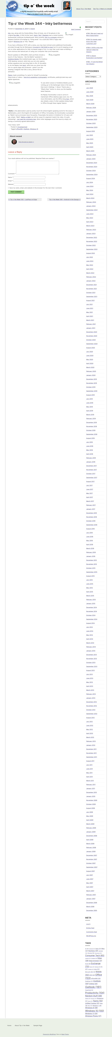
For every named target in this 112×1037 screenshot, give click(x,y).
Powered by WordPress (49, 1034)
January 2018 (90, 462)
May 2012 (89, 729)
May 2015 (89, 588)
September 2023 (91, 210)
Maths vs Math (26, 117)
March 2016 (90, 548)
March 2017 (90, 501)
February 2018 (91, 458)
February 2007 (91, 895)
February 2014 (91, 647)
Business (93, 951)
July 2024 (89, 182)
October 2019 (90, 387)
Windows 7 (97, 1005)
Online (93, 984)
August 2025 (90, 131)
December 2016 (91, 513)
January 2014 (90, 651)
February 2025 (91, 155)
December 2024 (91, 163)
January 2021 (90, 328)
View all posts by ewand (26, 142)
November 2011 (91, 753)
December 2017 (91, 466)
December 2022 (91, 237)
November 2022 (91, 241)
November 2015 (91, 564)
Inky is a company (51, 37)
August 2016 (90, 529)
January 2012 (90, 745)
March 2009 (90, 824)
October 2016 (90, 521)
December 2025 (91, 115)
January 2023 (90, 233)
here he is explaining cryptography (35, 77)
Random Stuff (93, 996)
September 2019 (91, 391)
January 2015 (90, 603)
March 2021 (90, 320)
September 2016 (91, 525)
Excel (88, 963)
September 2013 (91, 666)
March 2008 (90, 843)
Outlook (93, 986)
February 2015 (91, 599)
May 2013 (89, 682)
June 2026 (89, 92)
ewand (32, 29)
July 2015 (89, 580)
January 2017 (90, 509)
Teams (98, 1001)
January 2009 (90, 832)
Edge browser (95, 961)
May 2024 (89, 190)
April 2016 (89, 544)
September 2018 (91, 434)
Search (87, 998)
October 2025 (91, 123)
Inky (9, 33)
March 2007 (90, 891)
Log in (88, 924)
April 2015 (89, 592)
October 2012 (90, 710)
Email (10, 181)
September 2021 (91, 296)
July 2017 (89, 485)
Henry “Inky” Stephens (41, 35)
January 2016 (90, 556)
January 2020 (90, 375)
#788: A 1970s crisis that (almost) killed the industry (94, 50)
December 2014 (91, 607)
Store (90, 1001)
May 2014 (89, 635)
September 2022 (91, 249)
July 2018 (89, 442)
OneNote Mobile (13, 59)
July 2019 (89, 399)
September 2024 (91, 174)
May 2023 (89, 218)
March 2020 (90, 367)
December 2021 (91, 285)
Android (92, 948)
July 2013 (89, 674)
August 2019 (90, 395)
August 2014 (90, 623)
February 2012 (91, 741)
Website (10, 184)
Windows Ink (18, 41)
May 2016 (89, 540)
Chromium (98, 953)
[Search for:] (94, 21)
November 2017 (91, 470)
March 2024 (90, 198)
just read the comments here (26, 119)
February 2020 (91, 371)
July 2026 (89, 88)
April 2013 (89, 686)
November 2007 (91, 859)
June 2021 (89, 308)
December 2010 (91, 792)
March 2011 (90, 780)
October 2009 (91, 804)
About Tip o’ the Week (22, 1025)
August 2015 (90, 576)
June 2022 (89, 261)
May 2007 (89, 883)
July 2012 (89, 721)
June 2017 (89, 489)
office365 (19, 129)
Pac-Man (16, 35)
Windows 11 (91, 1013)
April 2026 (89, 100)
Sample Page (37, 1025)
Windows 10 (34, 129)
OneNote (26, 129)
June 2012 (89, 725)
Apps (98, 948)
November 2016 (91, 517)
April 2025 (89, 147)
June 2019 (89, 403)
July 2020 (89, 351)
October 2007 (91, 863)
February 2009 (91, 828)
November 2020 (91, 336)
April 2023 (89, 222)
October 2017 (90, 473)
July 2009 (89, 812)
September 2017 (91, 477)
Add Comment (76, 29)
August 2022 (90, 253)
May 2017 (89, 493)
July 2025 (89, 135)
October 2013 (90, 662)
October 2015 (90, 568)
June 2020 (89, 355)
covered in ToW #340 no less (43, 47)
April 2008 (89, 839)
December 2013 (91, 655)
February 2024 (91, 202)
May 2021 (89, 312)
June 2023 (89, 214)
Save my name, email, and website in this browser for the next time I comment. (36, 188)
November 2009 (91, 800)
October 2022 (91, 245)
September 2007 (91, 867)
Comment (12, 174)
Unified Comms (92, 1003)
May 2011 (89, 773)
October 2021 (90, 292)
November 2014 (91, 611)
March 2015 (90, 595)
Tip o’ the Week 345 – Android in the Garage (64, 199)
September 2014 (91, 619)
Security (94, 998)
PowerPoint (89, 990)
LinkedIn (91, 969)
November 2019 (91, 383)
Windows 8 (91, 1008)
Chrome (91, 953)
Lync (96, 969)
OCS (92, 975)
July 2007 (89, 875)
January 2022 (90, 281)
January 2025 (90, 159)
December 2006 (91, 902)
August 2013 (90, 670)
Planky (10, 75)
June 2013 (89, 678)
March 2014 (90, 643)
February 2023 (91, 229)
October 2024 (91, 170)
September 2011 (91, 757)
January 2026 (90, 111)
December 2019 (91, 379)
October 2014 (90, 615)
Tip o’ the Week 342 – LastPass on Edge (22, 199)
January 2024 (90, 206)
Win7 (90, 1005)
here (24, 65)
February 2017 (91, 505)
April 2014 (89, 639)
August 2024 (90, 178)
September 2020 (91, 344)
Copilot (88, 958)
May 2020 (89, 359)
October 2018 (90, 430)
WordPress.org (91, 936)
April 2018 (89, 454)
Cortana (94, 958)
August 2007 (90, 871)
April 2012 (89, 733)
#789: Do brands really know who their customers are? (93, 42)
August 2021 (90, 300)
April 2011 (89, 777)
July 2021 (89, 304)
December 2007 (91, 855)
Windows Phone (93, 1016)
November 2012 (91, 706)
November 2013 (91, 658)
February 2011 (90, 784)
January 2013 (90, 698)
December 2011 (91, 749)
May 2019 (89, 407)
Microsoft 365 (90, 972)
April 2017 (89, 497)
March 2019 (90, 414)
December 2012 (91, 702)
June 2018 (89, 446)
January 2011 (90, 788)
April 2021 (89, 316)
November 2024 (91, 166)
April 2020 (89, 363)
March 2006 (90, 906)
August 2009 (90, 808)
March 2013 (90, 690)
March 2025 (90, 151)
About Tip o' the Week (83, 9)
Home (92, 966)
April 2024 (89, 194)
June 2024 (89, 186)
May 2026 (89, 96)
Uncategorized (22, 127)
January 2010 (90, 796)
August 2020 (90, 348)
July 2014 (89, 627)
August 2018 (90, 438)
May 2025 (89, 143)
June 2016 (89, 536)
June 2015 (89, 584)
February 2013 (91, 694)
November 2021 (91, 288)
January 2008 (90, 851)
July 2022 (89, 257)
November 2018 (91, 426)
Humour (98, 966)
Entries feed (90, 928)
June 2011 (89, 769)
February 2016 (91, 552)
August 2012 (90, 717)
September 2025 (91, 127)
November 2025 (91, 119)
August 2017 (90, 481)
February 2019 (91, 418)
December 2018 (91, 422)
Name (10, 177)
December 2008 (91, 836)
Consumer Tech (94, 955)
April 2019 (89, 410)
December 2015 (91, 560)
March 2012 (90, 737)
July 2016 (89, 532)
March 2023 (90, 226)
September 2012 (91, 714)
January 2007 (90, 899)
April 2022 (89, 269)
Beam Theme (65, 1034)
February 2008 (91, 847)
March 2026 (90, 104)
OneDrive (89, 981)
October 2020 (91, 340)
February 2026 (91, 107)
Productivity (94, 992)
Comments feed (91, 932)
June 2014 (89, 631)
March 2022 (90, 273)
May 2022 (89, 265)
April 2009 (89, 820)
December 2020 (91, 332)
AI (87, 948)
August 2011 (90, 761)
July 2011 (89, 765)
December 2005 (91, 910)
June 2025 (89, 139)
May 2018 (89, 450)
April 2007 (89, 887)
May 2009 (89, 816)
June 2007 (89, 879)
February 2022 (91, 277)
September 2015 (91, 572)
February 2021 (91, 324)
